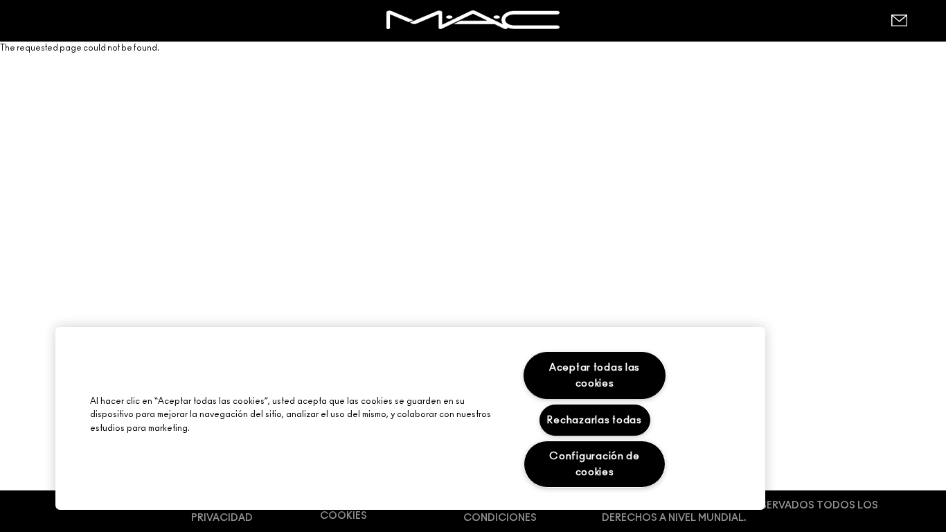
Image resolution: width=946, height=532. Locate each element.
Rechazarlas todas (594, 420)
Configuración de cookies (594, 464)
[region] (410, 418)
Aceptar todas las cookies (594, 375)
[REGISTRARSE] (899, 20)
